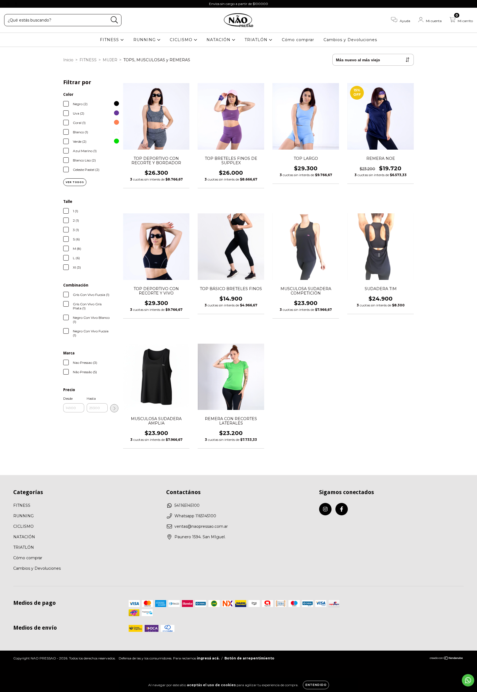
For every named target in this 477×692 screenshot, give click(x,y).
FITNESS (110, 39)
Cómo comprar (298, 39)
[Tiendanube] (446, 659)
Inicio (68, 59)
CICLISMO (182, 39)
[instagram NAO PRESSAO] (8, 3)
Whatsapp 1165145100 (195, 515)
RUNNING (145, 39)
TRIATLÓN (257, 39)
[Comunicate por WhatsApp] (468, 680)
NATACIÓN (219, 39)
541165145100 (187, 505)
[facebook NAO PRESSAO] (16, 3)
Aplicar (114, 408)
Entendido (316, 685)
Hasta (91, 398)
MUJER (110, 59)
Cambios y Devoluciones (350, 39)
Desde (68, 398)
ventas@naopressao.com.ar (201, 526)
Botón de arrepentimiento (249, 658)
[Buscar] (114, 20)
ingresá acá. (208, 658)
